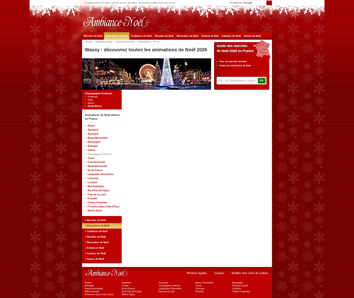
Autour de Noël (252, 36)
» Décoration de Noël (97, 242)
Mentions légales (197, 273)
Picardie (92, 198)
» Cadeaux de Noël (95, 253)
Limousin (93, 178)
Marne (91, 103)
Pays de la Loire (97, 194)
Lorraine (92, 182)
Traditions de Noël (141, 36)
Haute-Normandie (97, 166)
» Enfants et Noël (94, 247)
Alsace (91, 125)
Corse (91, 158)
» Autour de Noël (94, 259)
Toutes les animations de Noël (235, 65)
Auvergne (93, 133)
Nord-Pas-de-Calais (98, 190)
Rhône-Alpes (95, 210)
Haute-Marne (144, 41)
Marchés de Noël (93, 36)
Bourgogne (94, 142)
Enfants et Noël (210, 36)
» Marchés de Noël (95, 220)
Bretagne (93, 146)
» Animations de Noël (97, 225)
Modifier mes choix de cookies (250, 273)
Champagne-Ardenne (125, 41)
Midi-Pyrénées (96, 186)
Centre (91, 150)
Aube (90, 99)
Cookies (219, 273)
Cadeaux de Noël (231, 36)
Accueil (88, 41)
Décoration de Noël (187, 36)
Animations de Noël (116, 36)
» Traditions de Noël (96, 231)
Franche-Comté (96, 162)
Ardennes (93, 96)
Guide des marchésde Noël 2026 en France (235, 48)
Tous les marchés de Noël (233, 61)
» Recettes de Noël (95, 236)
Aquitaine (93, 129)
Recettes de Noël (164, 36)
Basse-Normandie (98, 137)
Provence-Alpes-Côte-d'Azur (103, 206)
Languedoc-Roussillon (100, 174)
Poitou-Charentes (97, 202)
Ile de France (95, 170)
